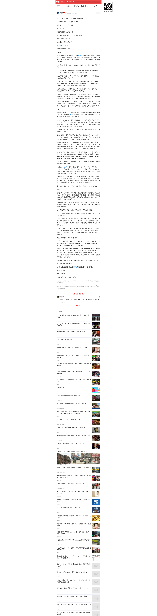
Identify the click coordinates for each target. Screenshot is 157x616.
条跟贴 (78, 305)
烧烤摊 (66, 167)
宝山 (75, 267)
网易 (58, 2)
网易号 (62, 1)
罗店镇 (59, 45)
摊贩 (70, 115)
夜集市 (80, 55)
